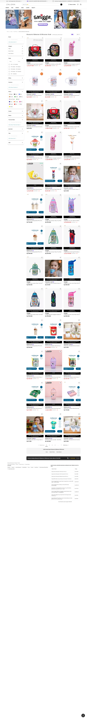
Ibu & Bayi (15, 31)
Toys (29, 467)
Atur (77, 34)
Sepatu (13, 467)
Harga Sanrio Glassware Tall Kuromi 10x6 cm (58, 471)
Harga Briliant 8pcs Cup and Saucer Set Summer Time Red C (61, 478)
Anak (22, 7)
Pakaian (9, 467)
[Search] (61, 4)
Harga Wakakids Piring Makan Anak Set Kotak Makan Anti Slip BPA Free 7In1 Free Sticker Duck (61, 498)
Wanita (7, 7)
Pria (12, 7)
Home (8, 31)
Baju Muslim (24, 467)
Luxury (27, 7)
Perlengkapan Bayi (11, 468)
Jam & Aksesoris (18, 467)
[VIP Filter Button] (72, 34)
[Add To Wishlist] (42, 62)
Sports (17, 7)
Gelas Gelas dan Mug (11, 464)
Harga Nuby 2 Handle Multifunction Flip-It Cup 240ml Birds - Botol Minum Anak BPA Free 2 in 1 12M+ (61, 488)
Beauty (33, 7)
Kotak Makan (59, 451)
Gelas (47, 451)
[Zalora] (11, 4)
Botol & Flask (52, 451)
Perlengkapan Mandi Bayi (43, 467)
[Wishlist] (78, 4)
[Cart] (80, 4)
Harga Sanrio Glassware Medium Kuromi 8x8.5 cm (59, 476)
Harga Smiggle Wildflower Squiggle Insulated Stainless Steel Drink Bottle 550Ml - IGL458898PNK (61, 492)
